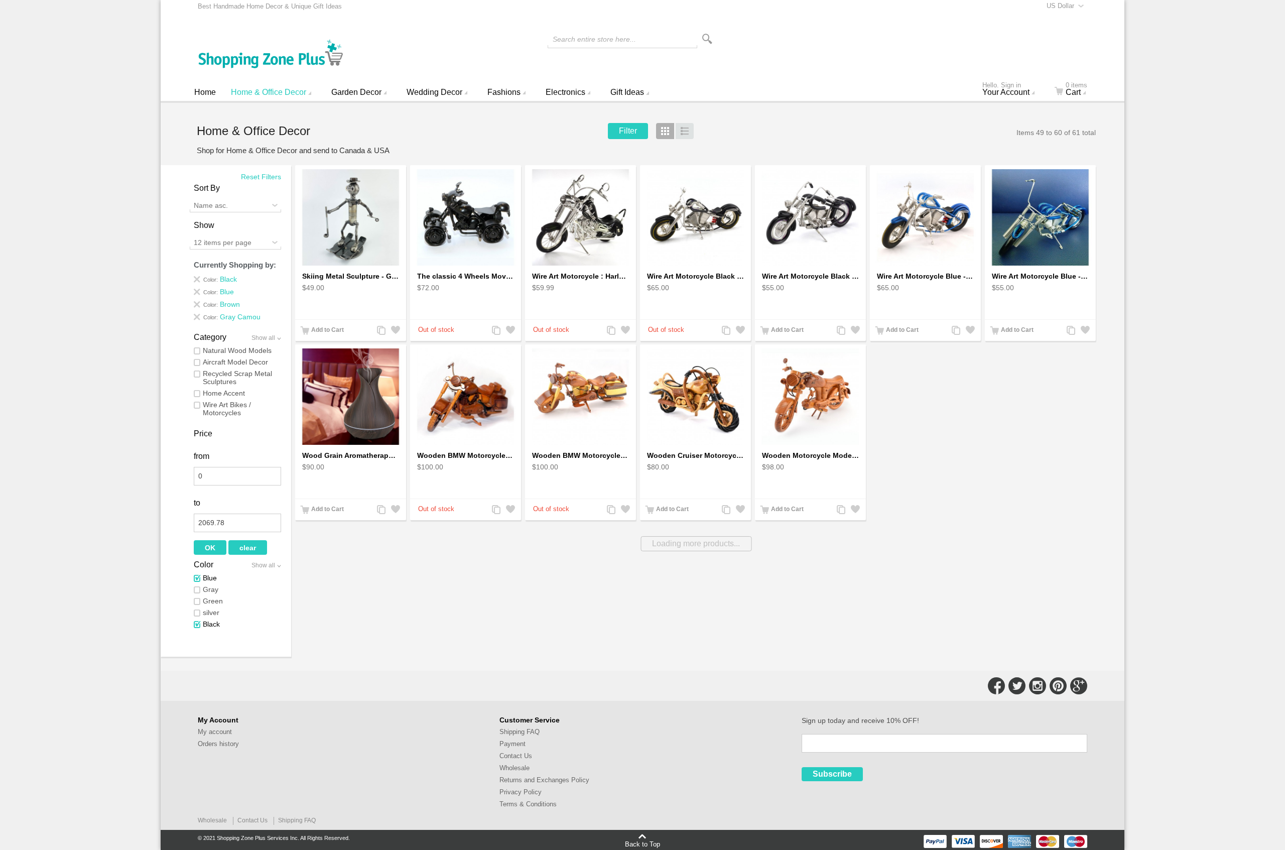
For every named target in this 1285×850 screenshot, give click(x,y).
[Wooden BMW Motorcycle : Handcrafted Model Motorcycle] (465, 396)
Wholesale (514, 768)
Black (211, 624)
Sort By (207, 188)
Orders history (218, 744)
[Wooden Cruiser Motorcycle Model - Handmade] (695, 396)
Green (213, 601)
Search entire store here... (594, 39)
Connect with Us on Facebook (996, 685)
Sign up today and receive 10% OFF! (860, 720)
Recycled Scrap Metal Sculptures (237, 378)
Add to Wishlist (395, 331)
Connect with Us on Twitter (1016, 685)
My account (215, 732)
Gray (210, 589)
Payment (512, 744)
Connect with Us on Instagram (1037, 685)
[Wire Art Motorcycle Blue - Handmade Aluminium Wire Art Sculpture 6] (1040, 217)
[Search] (707, 39)
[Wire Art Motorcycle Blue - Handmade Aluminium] (925, 217)
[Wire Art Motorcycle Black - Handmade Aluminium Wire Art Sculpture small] (810, 217)
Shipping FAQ (519, 732)
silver (211, 613)
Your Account (1006, 89)
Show (204, 225)
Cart (1076, 89)
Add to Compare (380, 331)
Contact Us (515, 756)
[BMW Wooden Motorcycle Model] (580, 396)
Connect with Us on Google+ (1078, 685)
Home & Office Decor (268, 92)
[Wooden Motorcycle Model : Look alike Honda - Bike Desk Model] (810, 396)
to (197, 503)
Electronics (565, 92)
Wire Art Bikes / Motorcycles (227, 409)
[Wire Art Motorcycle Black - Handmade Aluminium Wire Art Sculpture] (695, 217)
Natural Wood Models (237, 350)
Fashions (504, 92)
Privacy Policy (520, 792)
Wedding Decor (434, 92)
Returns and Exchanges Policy (544, 780)
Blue (210, 578)
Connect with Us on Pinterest (1058, 685)
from (201, 456)
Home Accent (224, 393)
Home (205, 92)
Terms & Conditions (528, 804)
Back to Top (642, 843)
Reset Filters (261, 177)
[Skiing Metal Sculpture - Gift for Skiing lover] (350, 217)
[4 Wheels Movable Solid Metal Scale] (465, 217)
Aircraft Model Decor (235, 362)
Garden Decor (356, 92)
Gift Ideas (627, 92)
